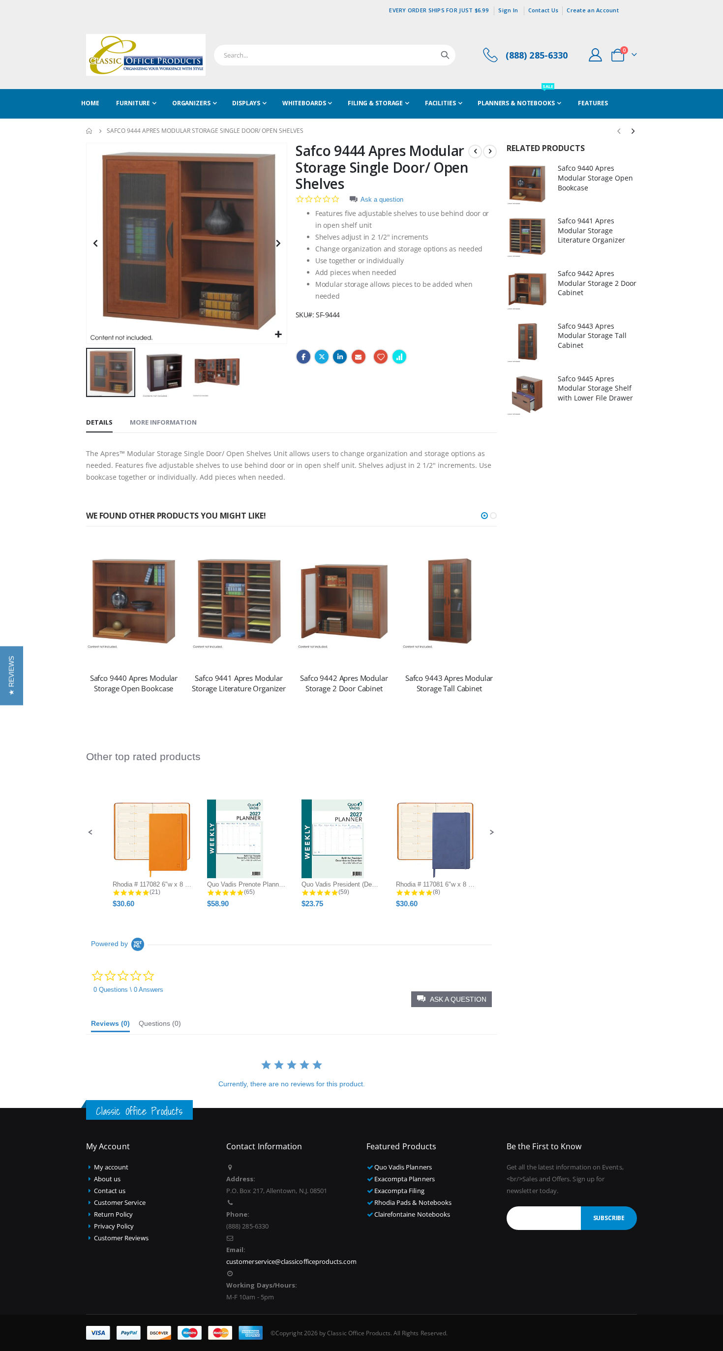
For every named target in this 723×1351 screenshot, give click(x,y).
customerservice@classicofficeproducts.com (291, 1261)
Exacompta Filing (399, 1190)
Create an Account (593, 10)
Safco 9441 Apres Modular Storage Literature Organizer (239, 683)
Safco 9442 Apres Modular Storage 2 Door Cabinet (344, 683)
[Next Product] (490, 151)
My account (111, 1167)
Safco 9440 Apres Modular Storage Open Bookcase (134, 683)
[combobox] (334, 55)
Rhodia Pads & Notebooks (413, 1202)
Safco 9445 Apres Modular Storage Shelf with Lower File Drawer (595, 388)
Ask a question (382, 199)
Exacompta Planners (404, 1178)
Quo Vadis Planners (403, 1167)
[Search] (445, 55)
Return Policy (113, 1214)
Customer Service (120, 1202)
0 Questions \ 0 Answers (128, 989)
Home (89, 131)
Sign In (508, 10)
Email (358, 357)
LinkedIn (340, 357)
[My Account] (595, 54)
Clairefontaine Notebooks (412, 1214)
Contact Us (543, 10)
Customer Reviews (121, 1237)
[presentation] (632, 131)
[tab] (99, 422)
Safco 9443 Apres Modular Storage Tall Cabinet (449, 683)
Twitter (322, 357)
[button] (278, 334)
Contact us (110, 1190)
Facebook (303, 357)
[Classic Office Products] (146, 55)
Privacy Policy (114, 1226)
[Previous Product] (475, 151)
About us (107, 1178)
